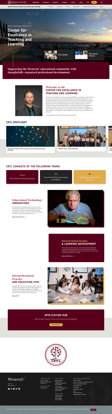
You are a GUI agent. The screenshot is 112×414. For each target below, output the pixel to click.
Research (55, 2)
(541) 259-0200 (58, 384)
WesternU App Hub (56, 324)
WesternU (10, 26)
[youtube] (9, 389)
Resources (60, 6)
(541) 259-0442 (58, 390)
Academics (46, 2)
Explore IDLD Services (67, 256)
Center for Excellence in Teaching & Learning (83, 382)
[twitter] (17, 389)
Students (64, 2)
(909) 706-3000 (43, 388)
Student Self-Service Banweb (79, 394)
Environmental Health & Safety (80, 383)
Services (68, 6)
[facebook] (14, 389)
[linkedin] (19, 389)
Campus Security (76, 380)
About (81, 2)
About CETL (76, 6)
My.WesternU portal (77, 392)
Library (74, 391)
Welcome (51, 6)
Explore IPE (15, 296)
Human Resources (77, 385)
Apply (94, 2)
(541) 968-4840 (58, 396)
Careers (9, 383)
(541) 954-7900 (58, 399)
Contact (101, 6)
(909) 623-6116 (43, 383)
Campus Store (11, 385)
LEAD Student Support (78, 389)
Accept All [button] (93, 409)
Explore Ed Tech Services (18, 217)
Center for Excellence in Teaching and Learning (24, 7)
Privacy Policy (86, 409)
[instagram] (11, 389)
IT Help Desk (76, 387)
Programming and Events (89, 6)
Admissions (36, 2)
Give (88, 2)
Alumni (73, 2)
